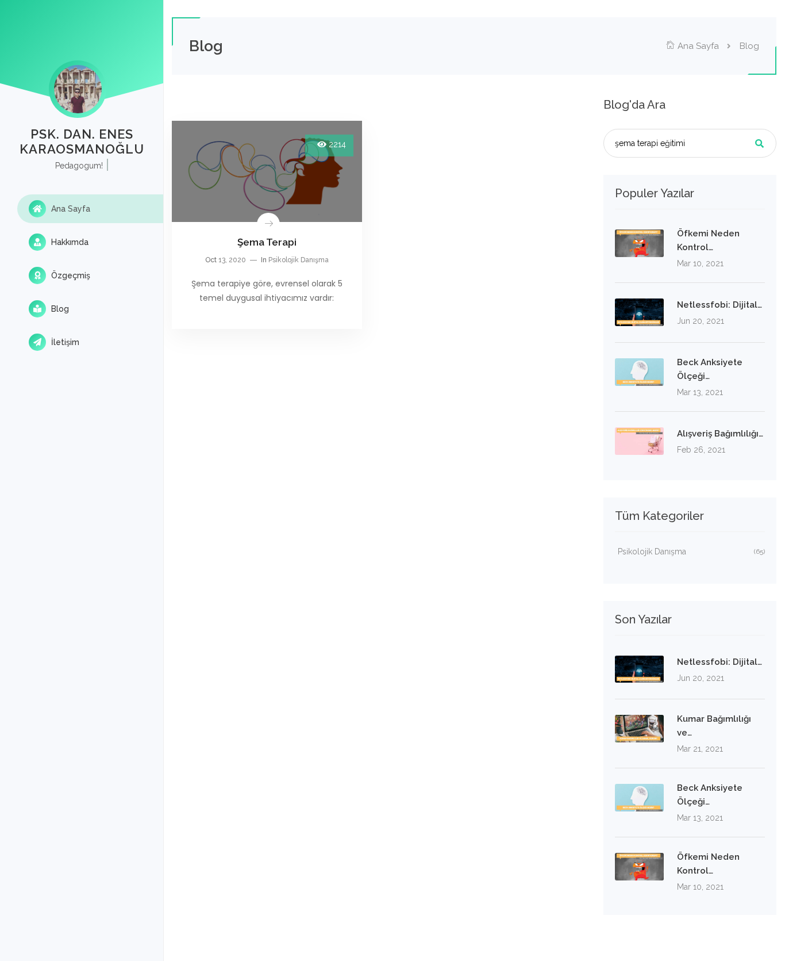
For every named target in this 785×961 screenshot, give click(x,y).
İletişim (64, 342)
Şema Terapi (267, 242)
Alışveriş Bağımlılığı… (720, 433)
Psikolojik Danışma (298, 260)
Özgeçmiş (69, 275)
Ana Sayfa (69, 208)
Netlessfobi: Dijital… (719, 305)
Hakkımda (68, 242)
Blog (59, 308)
